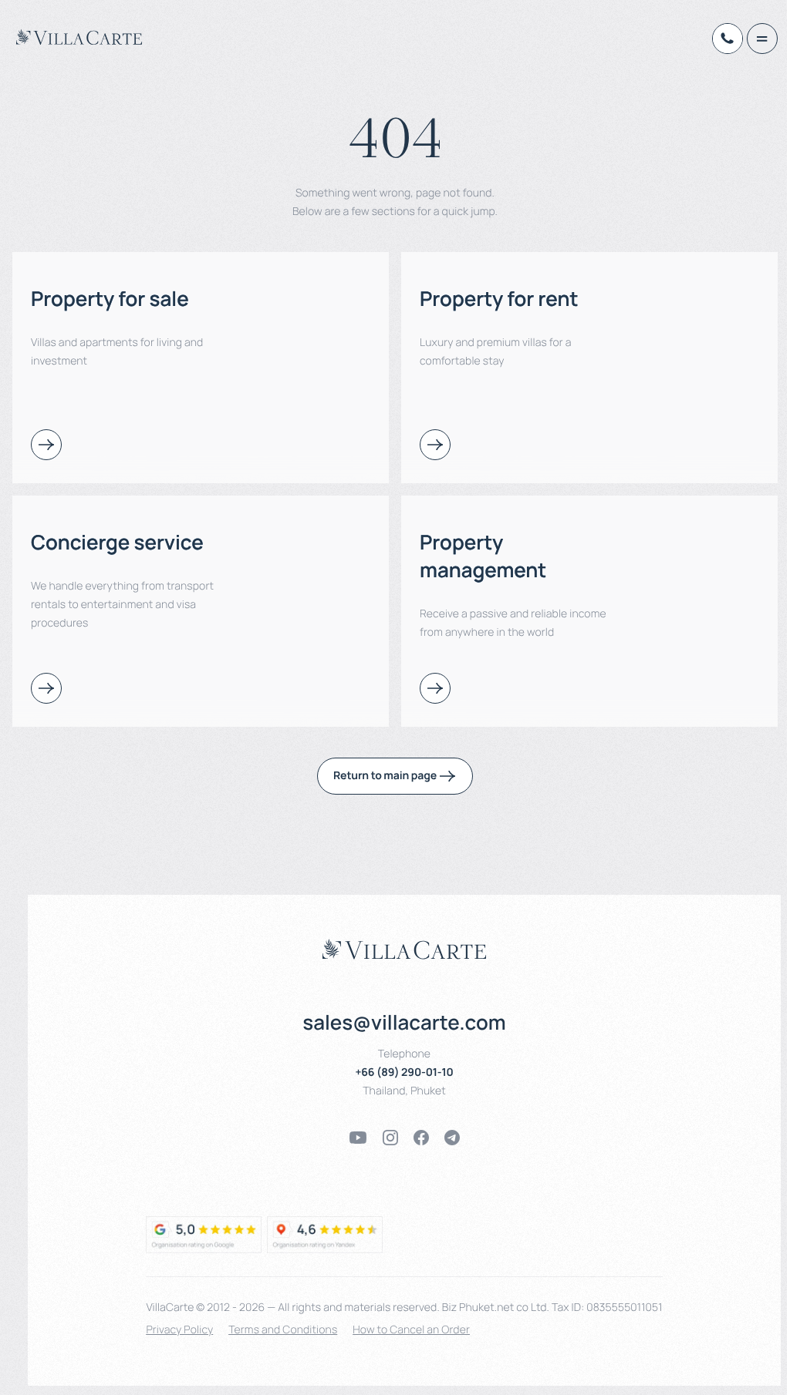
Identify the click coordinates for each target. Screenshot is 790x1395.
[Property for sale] (46, 444)
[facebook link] (421, 1137)
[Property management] (435, 688)
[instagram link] (390, 1137)
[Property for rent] (435, 444)
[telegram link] (452, 1137)
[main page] (79, 37)
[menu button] (762, 38)
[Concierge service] (46, 688)
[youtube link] (358, 1137)
